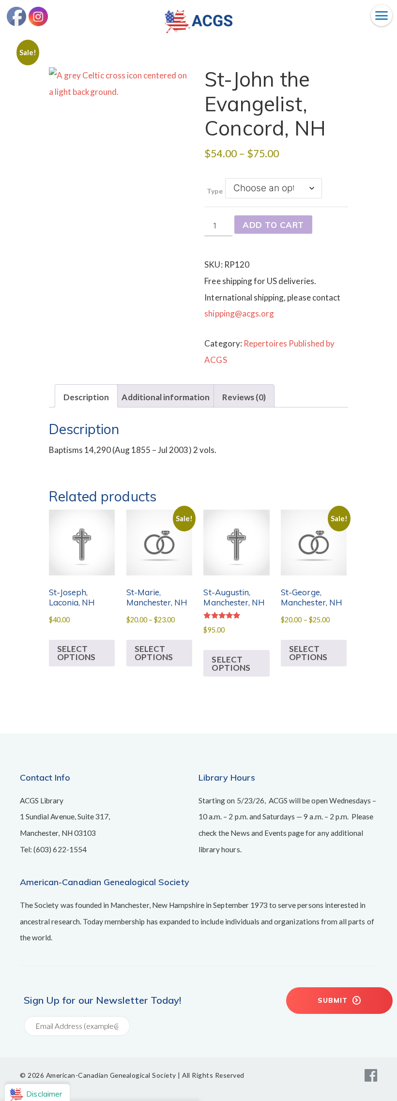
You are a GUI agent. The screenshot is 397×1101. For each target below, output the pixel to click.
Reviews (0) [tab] (243, 397)
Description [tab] (86, 397)
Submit (334, 1000)
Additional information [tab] (166, 397)
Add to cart (273, 225)
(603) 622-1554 (60, 849)
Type (214, 191)
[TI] (198, 30)
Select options (76, 653)
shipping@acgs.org (239, 313)
